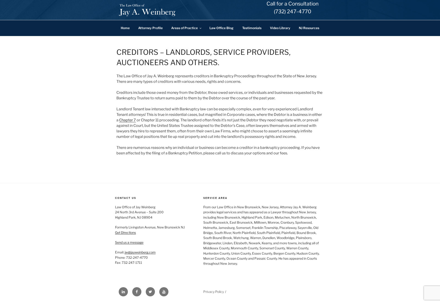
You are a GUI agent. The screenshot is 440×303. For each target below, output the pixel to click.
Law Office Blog (221, 28)
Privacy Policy (213, 292)
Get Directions (125, 232)
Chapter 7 (127, 120)
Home (125, 28)
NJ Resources (309, 28)
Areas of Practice (184, 28)
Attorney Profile (150, 28)
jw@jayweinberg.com (140, 252)
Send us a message (129, 242)
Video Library (280, 28)
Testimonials (251, 28)
